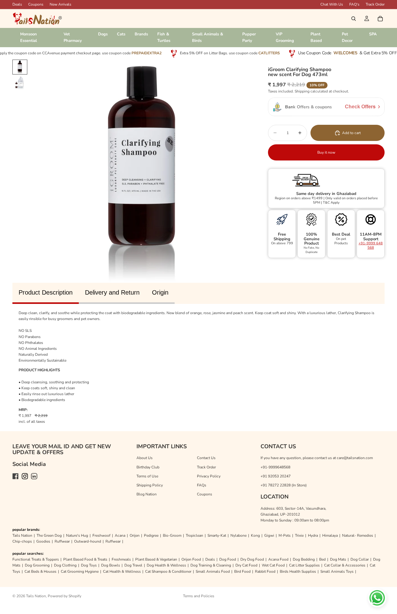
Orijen (135, 535)
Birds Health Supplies (298, 571)
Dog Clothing (65, 565)
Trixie (299, 535)
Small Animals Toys (337, 571)
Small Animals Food (213, 571)
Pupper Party (249, 37)
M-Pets (285, 535)
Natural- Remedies (357, 535)
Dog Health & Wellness (166, 565)
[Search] (353, 18)
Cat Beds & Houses (40, 571)
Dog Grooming (37, 565)
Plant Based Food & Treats (85, 559)
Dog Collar (359, 559)
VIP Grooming (285, 37)
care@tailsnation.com (355, 457)
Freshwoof (101, 535)
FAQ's (354, 4)
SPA (373, 34)
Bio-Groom (172, 535)
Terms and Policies (198, 596)
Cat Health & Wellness (122, 571)
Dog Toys (89, 565)
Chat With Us (331, 4)
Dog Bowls (110, 565)
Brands (141, 34)
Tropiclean (194, 535)
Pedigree (151, 535)
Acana (120, 535)
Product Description (46, 292)
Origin (160, 292)
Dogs (103, 34)
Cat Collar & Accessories (344, 565)
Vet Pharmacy (73, 37)
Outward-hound (87, 541)
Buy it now (326, 152)
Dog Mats (338, 559)
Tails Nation (22, 535)
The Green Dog (49, 535)
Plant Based (316, 37)
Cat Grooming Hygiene (80, 571)
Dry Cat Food (246, 565)
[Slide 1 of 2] (20, 67)
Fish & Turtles (163, 37)
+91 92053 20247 (276, 476)
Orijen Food (191, 559)
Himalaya (330, 535)
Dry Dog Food (252, 559)
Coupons (35, 4)
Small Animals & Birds (207, 37)
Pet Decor (347, 37)
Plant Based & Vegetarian (156, 559)
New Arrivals (60, 4)
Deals (210, 559)
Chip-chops (22, 541)
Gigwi (269, 535)
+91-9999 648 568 (371, 245)
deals (17, 4)
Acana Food (278, 559)
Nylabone (238, 535)
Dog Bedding (304, 559)
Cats (121, 34)
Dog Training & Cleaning (210, 565)
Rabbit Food (265, 571)
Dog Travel (133, 565)
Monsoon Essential (28, 37)
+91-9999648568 (275, 467)
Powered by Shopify (64, 596)
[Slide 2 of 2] (20, 83)
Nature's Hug (77, 535)
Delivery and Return (112, 292)
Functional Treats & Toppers (35, 559)
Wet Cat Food (273, 565)
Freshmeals (121, 559)
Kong (255, 535)
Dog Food (227, 559)
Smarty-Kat (216, 535)
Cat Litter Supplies (304, 565)
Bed (322, 559)
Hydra (313, 535)
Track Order (375, 4)
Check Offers (360, 106)
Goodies (43, 541)
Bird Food (242, 571)
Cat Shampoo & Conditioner (168, 571)
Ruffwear (62, 541)
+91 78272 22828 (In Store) (284, 485)
